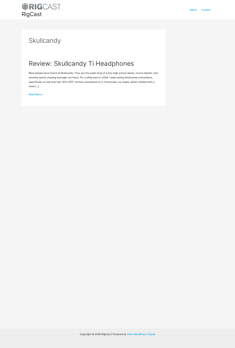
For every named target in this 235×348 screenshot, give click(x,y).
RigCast (32, 14)
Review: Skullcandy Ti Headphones (81, 63)
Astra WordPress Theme (141, 334)
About (193, 9)
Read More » (36, 95)
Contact (206, 9)
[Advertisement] (194, 77)
